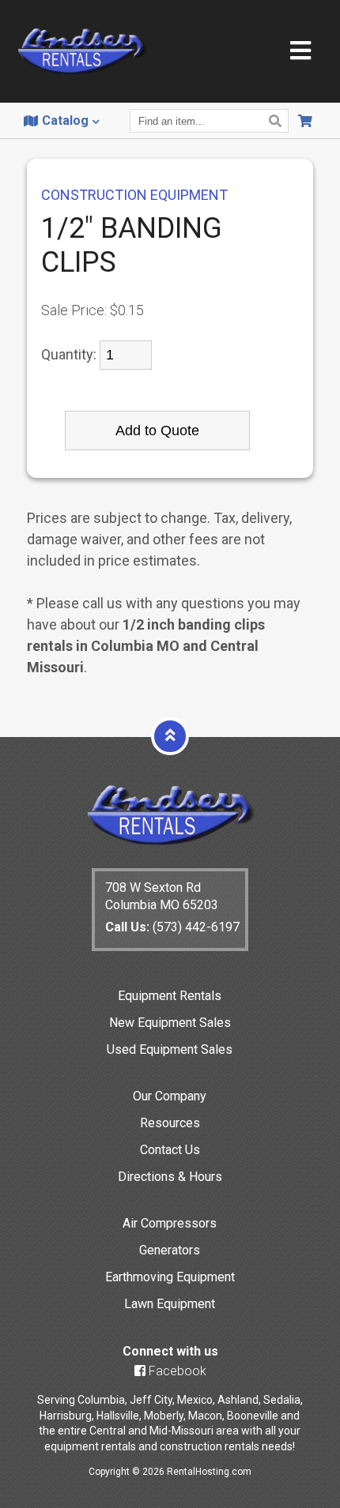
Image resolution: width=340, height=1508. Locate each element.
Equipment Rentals (169, 995)
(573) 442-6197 (172, 927)
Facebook (175, 1370)
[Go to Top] (170, 735)
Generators (169, 1250)
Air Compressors (170, 1223)
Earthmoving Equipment (170, 1276)
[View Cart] (307, 121)
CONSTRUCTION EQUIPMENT (134, 194)
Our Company (169, 1096)
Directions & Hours (170, 1176)
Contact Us (170, 1149)
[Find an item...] (277, 121)
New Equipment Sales (170, 1022)
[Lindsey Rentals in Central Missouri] (82, 52)
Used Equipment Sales (169, 1049)
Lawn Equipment (169, 1303)
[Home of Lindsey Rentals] (170, 841)
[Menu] (300, 51)
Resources (170, 1122)
